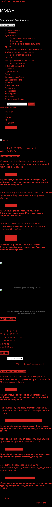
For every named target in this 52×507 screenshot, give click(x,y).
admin (5, 140)
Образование (11, 91)
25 (14, 340)
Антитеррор (10, 93)
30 (8, 344)
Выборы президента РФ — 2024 (20, 60)
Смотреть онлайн (8, 107)
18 (14, 337)
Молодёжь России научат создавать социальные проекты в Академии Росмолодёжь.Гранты (24, 440)
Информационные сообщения (19, 52)
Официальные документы (22, 38)
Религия (9, 82)
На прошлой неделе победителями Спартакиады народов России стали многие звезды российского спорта (25, 410)
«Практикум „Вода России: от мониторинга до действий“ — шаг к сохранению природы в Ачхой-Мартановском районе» (25, 164)
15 (5, 337)
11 (14, 334)
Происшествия (12, 85)
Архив (8, 46)
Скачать (12, 150)
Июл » (10, 347)
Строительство (12, 71)
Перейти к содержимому (12, 1)
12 (17, 334)
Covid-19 (9, 57)
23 (8, 340)
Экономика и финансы (16, 99)
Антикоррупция (17, 63)
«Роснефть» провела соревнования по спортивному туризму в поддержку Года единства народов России (25, 467)
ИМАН (7, 11)
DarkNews (41, 502)
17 (11, 337)
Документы (10, 35)
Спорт (7, 74)
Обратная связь (12, 33)
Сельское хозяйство (14, 77)
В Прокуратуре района (20, 55)
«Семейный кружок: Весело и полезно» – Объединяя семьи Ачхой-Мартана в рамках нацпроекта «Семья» (26, 195)
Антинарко (10, 96)
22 (5, 340)
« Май (3, 347)
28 (1, 344)
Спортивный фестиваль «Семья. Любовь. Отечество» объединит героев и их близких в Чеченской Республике (22, 226)
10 (11, 334)
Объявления (16, 41)
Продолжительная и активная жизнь (23, 420)
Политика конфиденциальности (25, 44)
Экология (9, 69)
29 (5, 344)
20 (20, 337)
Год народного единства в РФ (20, 478)
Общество (10, 88)
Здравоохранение (13, 80)
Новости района (12, 30)
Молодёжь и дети (14, 449)
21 (1, 340)
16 (8, 337)
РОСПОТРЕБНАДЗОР (15, 66)
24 (11, 340)
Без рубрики (11, 127)
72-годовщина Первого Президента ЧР (23, 49)
